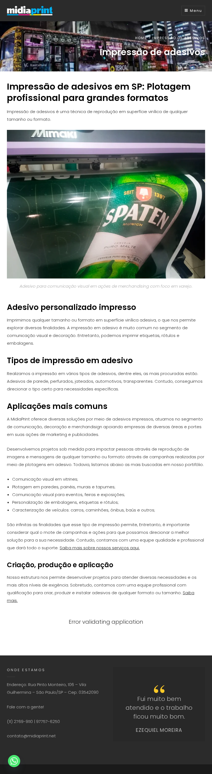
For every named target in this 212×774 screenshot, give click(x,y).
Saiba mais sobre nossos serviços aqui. (100, 548)
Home (141, 38)
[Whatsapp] (14, 761)
